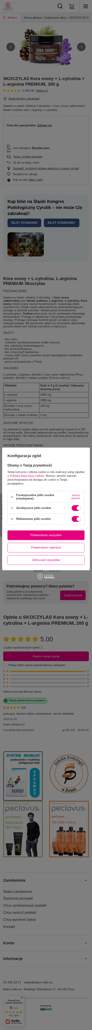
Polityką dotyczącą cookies (27, 476)
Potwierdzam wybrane (46, 547)
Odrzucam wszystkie (46, 560)
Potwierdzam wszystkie (46, 535)
